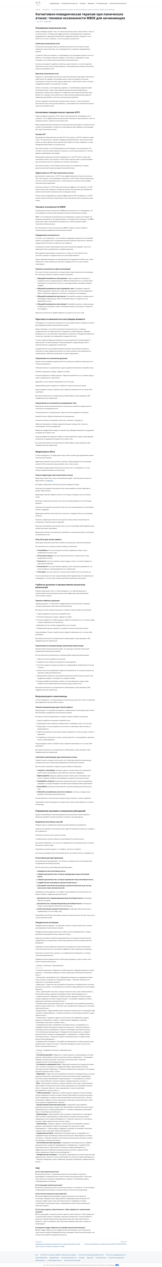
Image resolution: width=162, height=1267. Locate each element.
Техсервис (82, 3)
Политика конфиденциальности (116, 1255)
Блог (36, 1255)
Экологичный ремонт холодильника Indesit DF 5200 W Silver (105, 1243)
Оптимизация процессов (69, 3)
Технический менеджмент (118, 3)
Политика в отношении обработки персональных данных (58, 1255)
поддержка (49, 481)
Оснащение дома (102, 3)
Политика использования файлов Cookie (91, 1255)
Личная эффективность (54, 1260)
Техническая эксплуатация (72, 1260)
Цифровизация (55, 3)
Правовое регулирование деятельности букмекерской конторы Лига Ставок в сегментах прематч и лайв (57, 1244)
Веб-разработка (40, 1260)
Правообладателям (41, 1257)
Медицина (91, 3)
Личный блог (46, 9)
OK (117, 1265)
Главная (37, 9)
